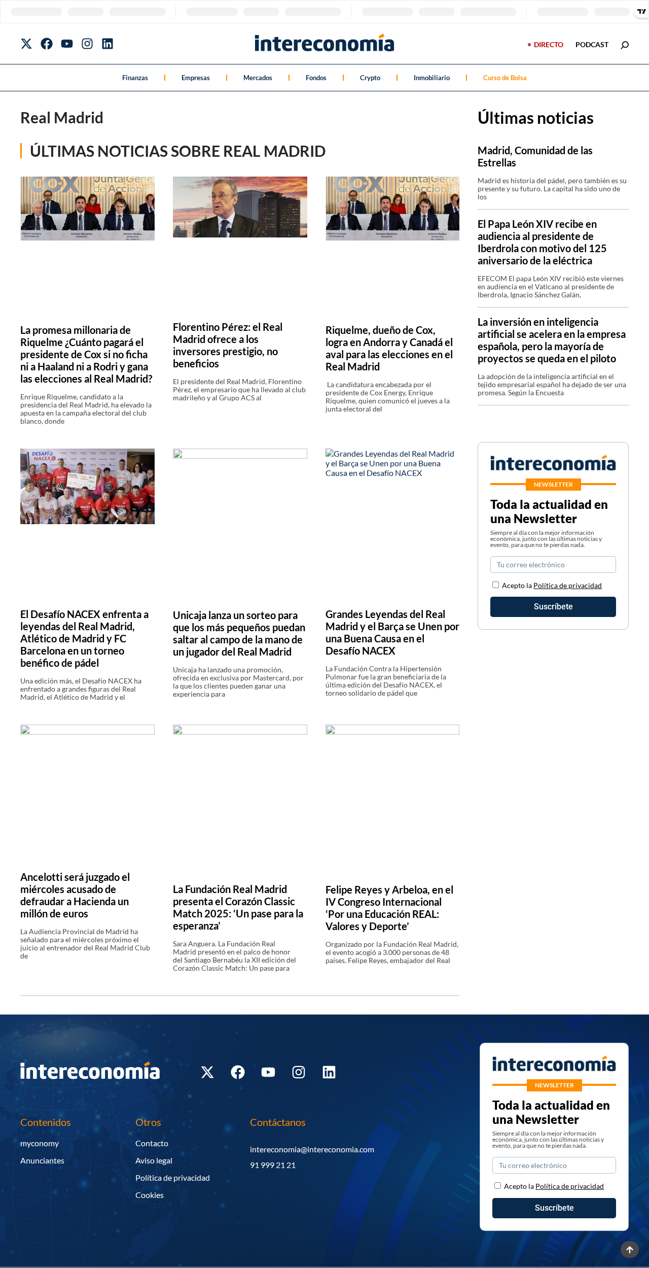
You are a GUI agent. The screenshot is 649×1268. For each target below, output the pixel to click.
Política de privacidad (567, 585)
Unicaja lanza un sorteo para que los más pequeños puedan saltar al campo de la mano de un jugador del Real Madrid (239, 633)
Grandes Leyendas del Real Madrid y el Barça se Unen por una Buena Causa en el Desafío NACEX (392, 632)
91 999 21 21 (273, 1165)
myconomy (39, 1143)
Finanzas (135, 78)
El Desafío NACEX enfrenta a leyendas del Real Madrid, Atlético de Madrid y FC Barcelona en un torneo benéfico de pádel (84, 638)
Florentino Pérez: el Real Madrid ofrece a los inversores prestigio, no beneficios (227, 345)
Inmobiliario (432, 78)
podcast (591, 44)
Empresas (196, 78)
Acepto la (552, 585)
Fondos (316, 78)
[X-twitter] (26, 44)
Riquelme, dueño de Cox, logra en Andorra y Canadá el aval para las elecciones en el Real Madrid (389, 348)
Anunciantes (42, 1160)
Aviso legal (153, 1160)
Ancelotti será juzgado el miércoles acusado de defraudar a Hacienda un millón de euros (75, 895)
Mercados (257, 78)
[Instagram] (87, 44)
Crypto (370, 78)
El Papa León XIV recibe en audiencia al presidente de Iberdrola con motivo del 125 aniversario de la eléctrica (542, 242)
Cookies (149, 1195)
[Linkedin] (107, 44)
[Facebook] (47, 44)
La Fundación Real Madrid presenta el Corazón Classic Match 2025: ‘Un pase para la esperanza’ (238, 907)
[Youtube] (67, 44)
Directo (548, 44)
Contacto (151, 1143)
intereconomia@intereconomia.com (312, 1149)
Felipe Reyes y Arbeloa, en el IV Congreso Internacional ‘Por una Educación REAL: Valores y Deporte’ (389, 907)
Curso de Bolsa (505, 78)
